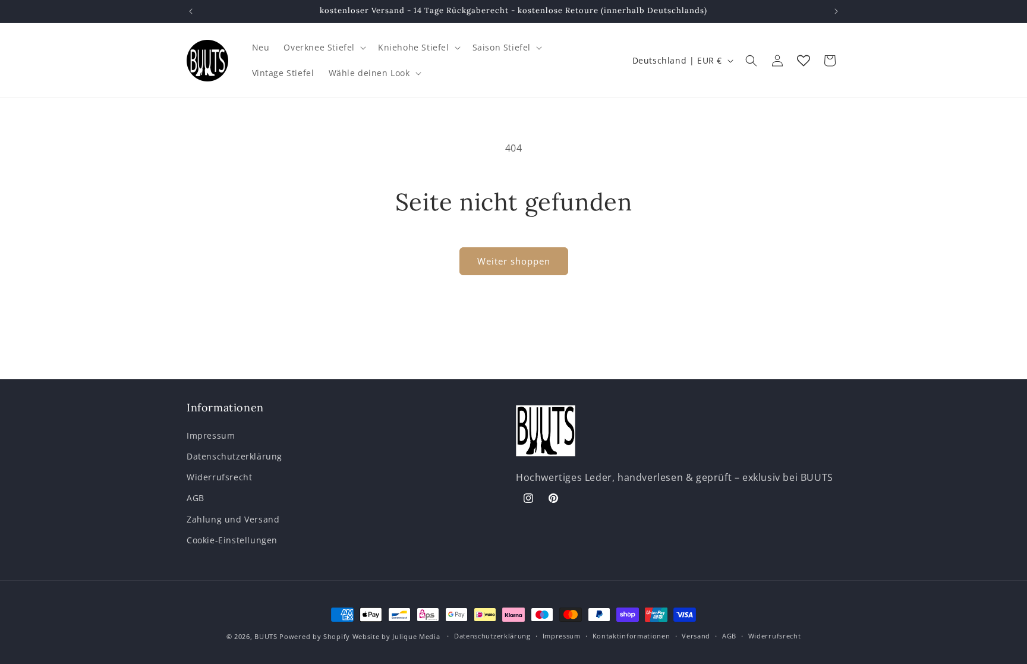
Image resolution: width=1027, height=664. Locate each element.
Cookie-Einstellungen (232, 539)
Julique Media (416, 636)
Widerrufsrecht (219, 477)
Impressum (211, 434)
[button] (323, 47)
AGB (195, 497)
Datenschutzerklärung (234, 456)
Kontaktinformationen (631, 635)
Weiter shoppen (513, 261)
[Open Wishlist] (803, 61)
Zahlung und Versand (233, 518)
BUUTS (266, 636)
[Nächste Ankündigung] (836, 11)
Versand (696, 635)
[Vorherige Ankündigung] (191, 11)
